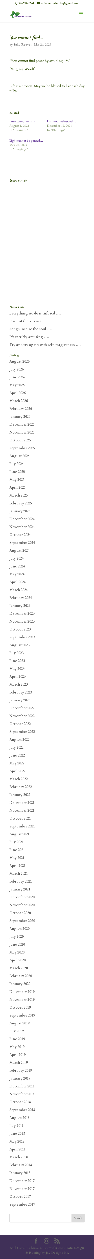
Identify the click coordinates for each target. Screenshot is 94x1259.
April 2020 (17, 960)
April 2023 (17, 676)
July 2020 (16, 936)
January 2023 (19, 700)
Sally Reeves (23, 44)
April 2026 (17, 393)
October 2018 (20, 1102)
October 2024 (20, 534)
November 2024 (22, 527)
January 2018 (19, 1173)
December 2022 (22, 708)
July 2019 (16, 1031)
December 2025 (22, 424)
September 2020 (22, 920)
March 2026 (18, 401)
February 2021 (20, 881)
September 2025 (22, 448)
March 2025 (18, 495)
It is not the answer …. (28, 321)
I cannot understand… (61, 121)
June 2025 (17, 471)
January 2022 (19, 794)
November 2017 (22, 1188)
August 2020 (19, 928)
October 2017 (20, 1196)
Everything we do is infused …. (35, 313)
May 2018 (16, 1141)
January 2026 (19, 416)
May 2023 (16, 668)
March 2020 (18, 968)
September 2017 (22, 1204)
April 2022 (17, 771)
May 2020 (16, 952)
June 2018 (17, 1133)
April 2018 (17, 1149)
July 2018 (16, 1125)
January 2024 (19, 605)
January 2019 (19, 1078)
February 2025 (20, 503)
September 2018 (22, 1110)
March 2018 (18, 1157)
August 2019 (19, 1023)
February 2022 (20, 787)
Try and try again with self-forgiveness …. (45, 344)
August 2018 (19, 1117)
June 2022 (17, 755)
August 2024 (19, 550)
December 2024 (22, 519)
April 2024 (17, 582)
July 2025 (16, 464)
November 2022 (22, 716)
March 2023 (18, 684)
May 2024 (16, 574)
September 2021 (22, 826)
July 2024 (16, 558)
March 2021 (18, 873)
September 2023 (22, 637)
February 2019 (20, 1070)
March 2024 (18, 590)
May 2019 (16, 1047)
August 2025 (19, 456)
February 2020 (20, 976)
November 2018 (22, 1094)
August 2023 (19, 645)
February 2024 (20, 597)
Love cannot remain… (23, 121)
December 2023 (22, 613)
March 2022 (18, 779)
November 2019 (22, 999)
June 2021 (17, 850)
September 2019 (22, 1015)
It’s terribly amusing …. (29, 337)
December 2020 (22, 897)
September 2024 (22, 542)
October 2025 (20, 440)
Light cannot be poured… (26, 141)
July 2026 (16, 369)
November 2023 (22, 621)
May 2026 (16, 385)
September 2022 (22, 731)
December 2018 (22, 1086)
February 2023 (20, 692)
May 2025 (16, 479)
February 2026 (20, 408)
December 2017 (22, 1180)
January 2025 (19, 511)
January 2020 (19, 984)
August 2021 (19, 834)
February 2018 (20, 1165)
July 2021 (16, 842)
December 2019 (22, 991)
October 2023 (20, 629)
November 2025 (22, 432)
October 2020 (20, 913)
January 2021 (19, 889)
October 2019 (20, 1007)
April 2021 (17, 865)
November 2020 (22, 905)
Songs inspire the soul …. (30, 329)
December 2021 (22, 802)
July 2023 (16, 653)
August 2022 (19, 739)
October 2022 (20, 724)
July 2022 (16, 747)
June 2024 (17, 566)
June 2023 (17, 660)
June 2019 (17, 1039)
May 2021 (16, 857)
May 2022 (16, 763)
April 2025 (17, 487)
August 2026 (19, 361)
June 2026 (17, 377)
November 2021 (22, 810)
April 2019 (17, 1054)
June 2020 (17, 944)
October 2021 (20, 818)
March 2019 (18, 1062)
